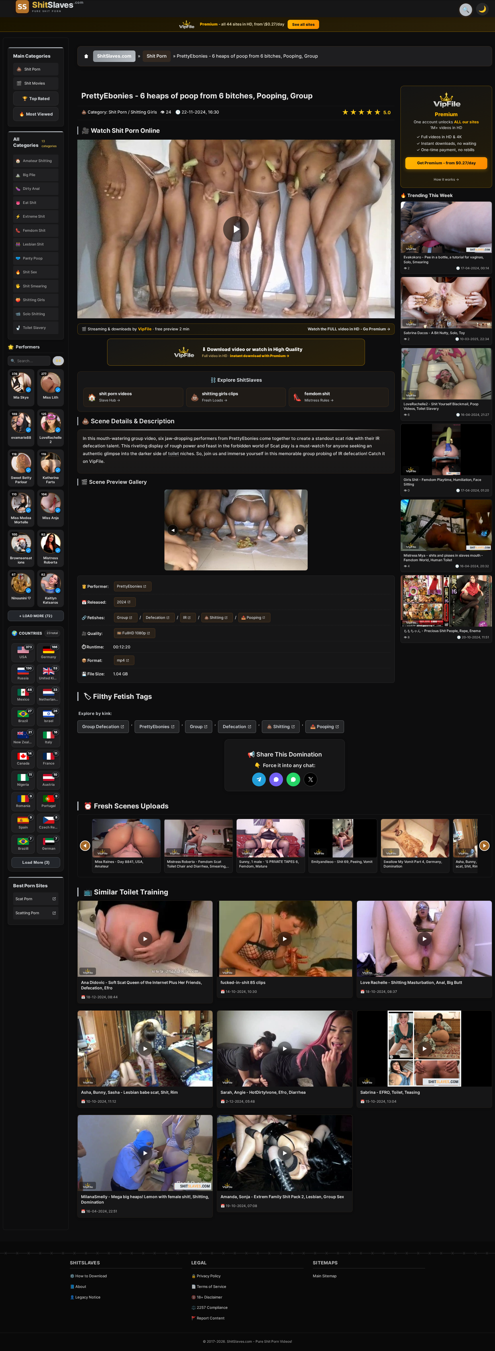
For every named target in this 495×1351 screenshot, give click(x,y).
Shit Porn (157, 56)
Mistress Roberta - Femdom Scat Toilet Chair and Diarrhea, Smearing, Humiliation (196, 866)
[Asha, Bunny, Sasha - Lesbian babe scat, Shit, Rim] (145, 1049)
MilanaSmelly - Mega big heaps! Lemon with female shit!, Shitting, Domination (145, 1199)
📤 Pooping (251, 617)
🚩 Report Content (208, 1318)
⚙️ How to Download (88, 1276)
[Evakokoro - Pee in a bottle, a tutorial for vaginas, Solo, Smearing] (446, 227)
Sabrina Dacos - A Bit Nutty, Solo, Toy (434, 333)
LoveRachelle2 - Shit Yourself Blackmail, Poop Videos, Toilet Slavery (441, 406)
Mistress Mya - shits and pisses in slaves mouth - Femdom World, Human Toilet (443, 557)
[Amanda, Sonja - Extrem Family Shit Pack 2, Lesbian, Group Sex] (284, 1153)
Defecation (155, 617)
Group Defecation (100, 726)
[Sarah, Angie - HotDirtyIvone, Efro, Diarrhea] (284, 1049)
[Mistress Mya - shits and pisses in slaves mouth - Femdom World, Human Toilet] (446, 525)
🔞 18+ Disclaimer (206, 1297)
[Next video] (484, 846)
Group (122, 617)
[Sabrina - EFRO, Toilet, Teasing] (424, 1049)
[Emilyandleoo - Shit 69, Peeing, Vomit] (343, 838)
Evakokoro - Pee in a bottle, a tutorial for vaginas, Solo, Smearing (444, 259)
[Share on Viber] (276, 779)
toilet (173, 453)
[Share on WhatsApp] (293, 779)
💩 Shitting (213, 617)
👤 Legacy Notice (85, 1297)
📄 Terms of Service (208, 1286)
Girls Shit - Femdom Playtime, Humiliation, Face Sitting (442, 481)
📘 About (78, 1286)
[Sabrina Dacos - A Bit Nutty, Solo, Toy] (446, 303)
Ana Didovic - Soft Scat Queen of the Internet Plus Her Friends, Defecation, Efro (141, 985)
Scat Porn (23, 898)
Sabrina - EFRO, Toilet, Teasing (390, 1092)
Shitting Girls (144, 112)
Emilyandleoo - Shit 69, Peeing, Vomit (341, 861)
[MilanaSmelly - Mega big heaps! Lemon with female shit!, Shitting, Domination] (145, 1153)
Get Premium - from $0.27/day (446, 163)
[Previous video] (85, 846)
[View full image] (236, 530)
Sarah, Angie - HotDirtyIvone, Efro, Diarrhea (263, 1092)
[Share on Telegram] (259, 779)
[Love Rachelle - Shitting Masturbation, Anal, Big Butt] (424, 939)
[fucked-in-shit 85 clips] (284, 939)
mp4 (121, 660)
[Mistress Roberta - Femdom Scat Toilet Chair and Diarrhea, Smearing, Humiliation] (198, 838)
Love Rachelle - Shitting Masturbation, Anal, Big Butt (411, 982)
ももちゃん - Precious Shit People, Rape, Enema (442, 631)
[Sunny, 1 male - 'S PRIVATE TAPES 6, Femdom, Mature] (271, 838)
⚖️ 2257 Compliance (209, 1307)
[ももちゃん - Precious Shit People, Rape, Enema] (446, 601)
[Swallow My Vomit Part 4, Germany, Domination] (415, 838)
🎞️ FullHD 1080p (131, 633)
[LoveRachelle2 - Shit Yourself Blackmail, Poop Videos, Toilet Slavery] (446, 373)
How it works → (446, 180)
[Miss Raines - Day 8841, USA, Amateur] (126, 838)
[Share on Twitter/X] (310, 779)
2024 (121, 602)
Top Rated (36, 98)
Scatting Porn (27, 913)
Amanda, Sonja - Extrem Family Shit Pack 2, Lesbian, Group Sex (282, 1196)
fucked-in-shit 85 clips (243, 982)
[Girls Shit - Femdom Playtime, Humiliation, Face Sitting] (446, 449)
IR (184, 617)
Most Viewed (36, 114)
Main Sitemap (325, 1276)
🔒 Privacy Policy (206, 1276)
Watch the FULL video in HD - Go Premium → (349, 329)
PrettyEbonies (129, 586)
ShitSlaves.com (114, 56)
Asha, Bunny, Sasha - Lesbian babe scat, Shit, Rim (129, 1092)
